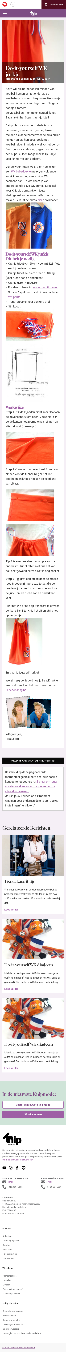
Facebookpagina (16, 690)
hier (39, 200)
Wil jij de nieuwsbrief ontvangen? (17, 1160)
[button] (53, 4)
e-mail (10, 1182)
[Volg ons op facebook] (17, 1168)
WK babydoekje (21, 171)
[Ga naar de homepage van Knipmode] (33, 13)
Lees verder (11, 909)
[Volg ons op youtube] (4, 1168)
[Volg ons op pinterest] (23, 1168)
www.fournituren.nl (45, 287)
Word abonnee (33, 1114)
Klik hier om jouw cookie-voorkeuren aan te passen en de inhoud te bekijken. (31, 786)
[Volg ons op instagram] (11, 1168)
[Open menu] (4, 13)
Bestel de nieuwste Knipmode (33, 1104)
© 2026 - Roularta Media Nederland (18, 1347)
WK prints (14, 297)
